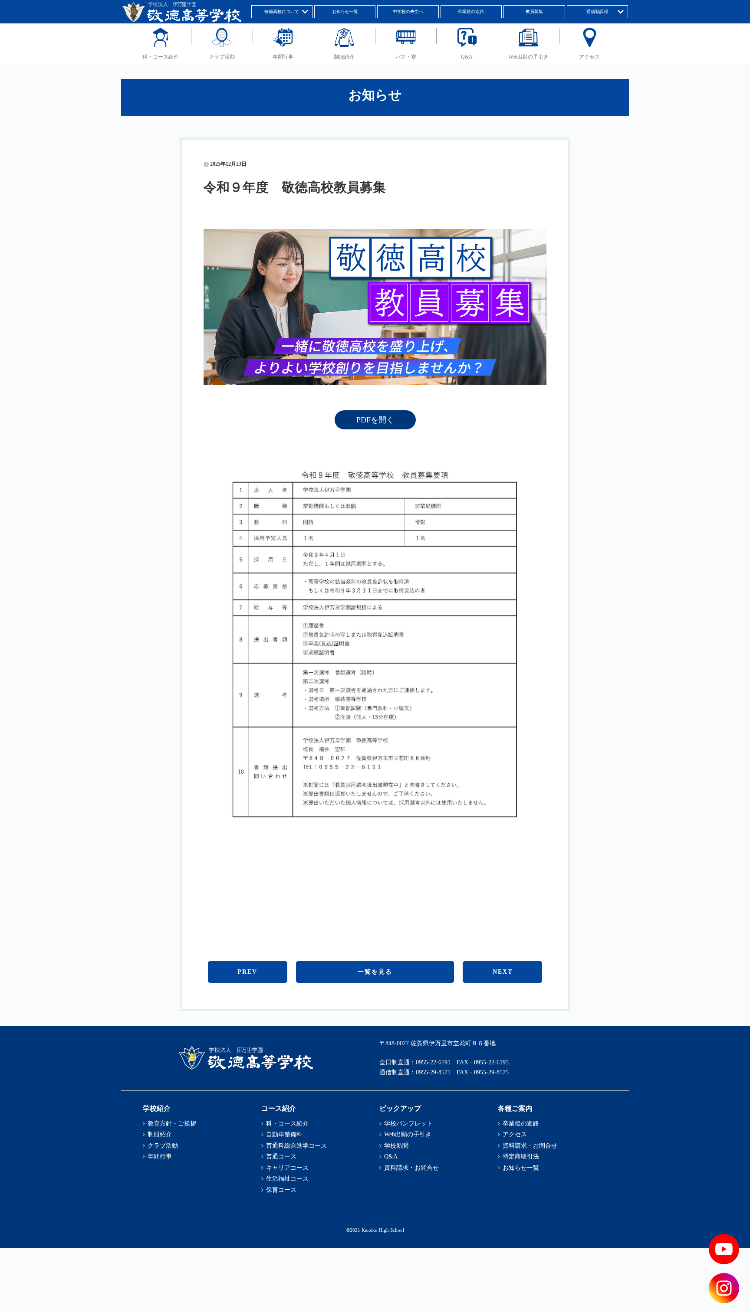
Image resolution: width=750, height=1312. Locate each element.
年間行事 (283, 57)
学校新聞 (396, 1145)
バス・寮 (405, 57)
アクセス (589, 57)
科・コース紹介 (160, 57)
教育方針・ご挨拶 (172, 1123)
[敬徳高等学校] (245, 1068)
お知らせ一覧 (345, 11)
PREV (247, 971)
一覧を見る (375, 971)
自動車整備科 (284, 1134)
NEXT (503, 971)
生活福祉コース (287, 1178)
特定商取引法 (521, 1156)
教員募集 (534, 11)
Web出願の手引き (528, 57)
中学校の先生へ (408, 11)
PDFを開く (375, 420)
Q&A (467, 57)
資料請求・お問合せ (411, 1168)
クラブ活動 (222, 57)
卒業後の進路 (471, 11)
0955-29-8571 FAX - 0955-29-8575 (462, 1072)
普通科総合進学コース (296, 1145)
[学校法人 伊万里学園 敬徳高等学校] (181, 20)
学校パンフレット (408, 1123)
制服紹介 (344, 57)
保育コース (281, 1190)
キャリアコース (287, 1168)
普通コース (281, 1156)
